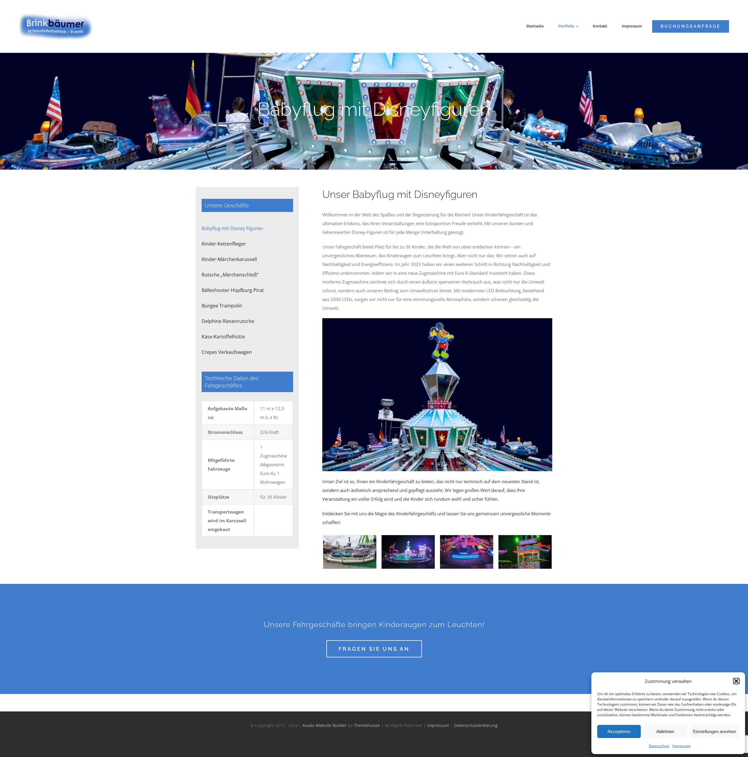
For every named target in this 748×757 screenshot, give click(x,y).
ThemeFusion (367, 725)
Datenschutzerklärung (476, 725)
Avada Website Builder (324, 725)
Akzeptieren (618, 731)
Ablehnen (665, 731)
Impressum (681, 745)
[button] (736, 681)
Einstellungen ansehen (714, 731)
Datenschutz (659, 745)
